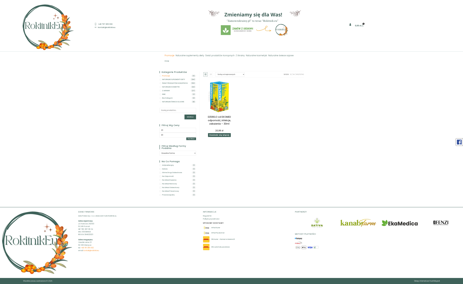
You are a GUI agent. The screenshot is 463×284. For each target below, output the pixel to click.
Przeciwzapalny (168, 195)
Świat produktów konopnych (220, 55)
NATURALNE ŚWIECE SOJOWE (173, 102)
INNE (164, 94)
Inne (167, 61)
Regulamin (207, 216)
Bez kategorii (167, 98)
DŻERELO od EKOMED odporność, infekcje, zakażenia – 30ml (219, 120)
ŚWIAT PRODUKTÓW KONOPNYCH (175, 83)
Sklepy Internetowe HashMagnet (427, 281)
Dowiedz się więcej (219, 135)
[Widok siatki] (205, 74)
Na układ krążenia (169, 180)
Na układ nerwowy (169, 184)
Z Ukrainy (240, 55)
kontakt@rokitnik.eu (91, 250)
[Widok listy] (211, 74)
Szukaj (190, 117)
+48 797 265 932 (87, 247)
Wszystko (300, 74)
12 (290, 74)
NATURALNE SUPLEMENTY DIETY (173, 79)
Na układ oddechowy (170, 187)
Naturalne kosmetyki (256, 55)
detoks (165, 169)
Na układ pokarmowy (170, 191)
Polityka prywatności (211, 219)
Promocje (169, 55)
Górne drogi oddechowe (172, 172)
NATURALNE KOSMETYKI (171, 87)
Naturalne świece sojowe (281, 55)
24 (294, 74)
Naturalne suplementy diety (190, 55)
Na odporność (168, 176)
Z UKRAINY (166, 90)
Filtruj (191, 139)
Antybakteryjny (168, 165)
